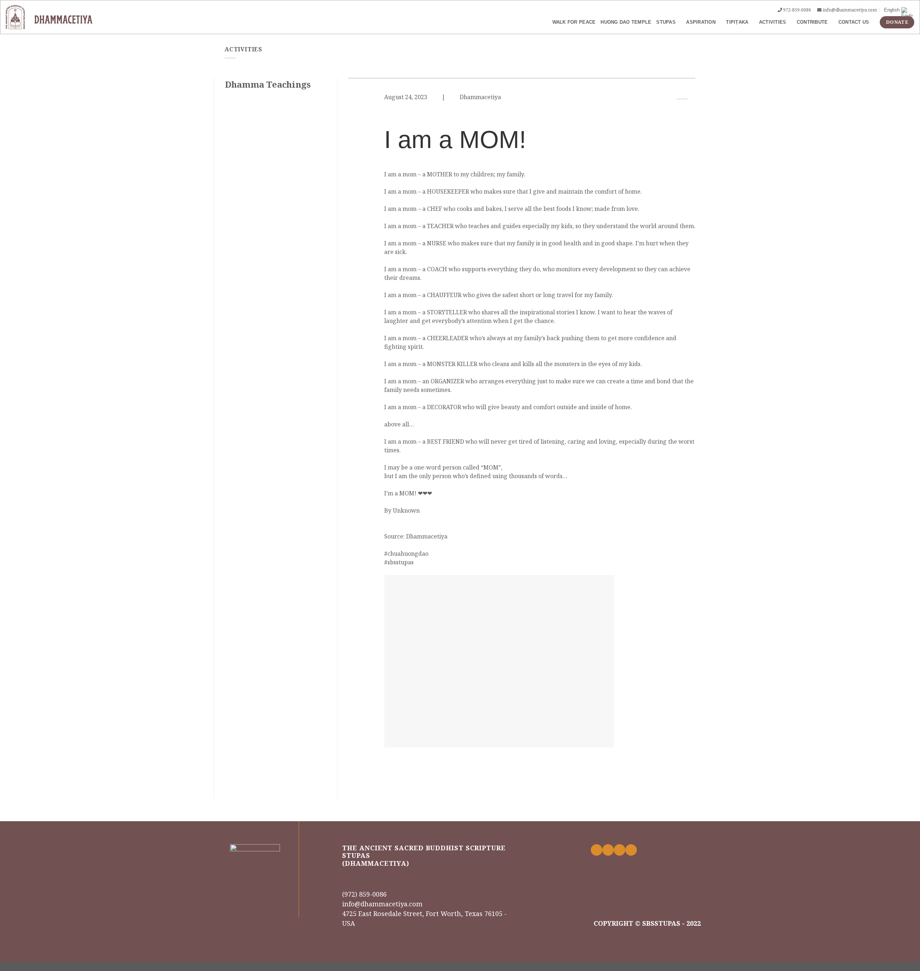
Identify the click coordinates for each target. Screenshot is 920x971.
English (892, 10)
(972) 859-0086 (364, 894)
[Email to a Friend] (691, 110)
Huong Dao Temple (626, 22)
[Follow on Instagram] (608, 850)
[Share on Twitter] (682, 110)
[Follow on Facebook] (596, 850)
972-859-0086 (797, 10)
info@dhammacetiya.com (850, 10)
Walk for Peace (574, 22)
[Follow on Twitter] (619, 850)
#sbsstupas (399, 562)
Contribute (812, 22)
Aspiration (701, 22)
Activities (772, 22)
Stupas (666, 22)
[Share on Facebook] (673, 110)
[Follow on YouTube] (631, 850)
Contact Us (853, 22)
